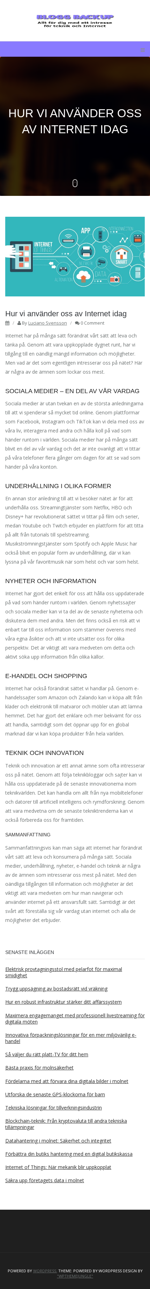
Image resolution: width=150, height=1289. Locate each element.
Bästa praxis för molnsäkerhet (39, 1067)
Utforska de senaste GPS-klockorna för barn (55, 1094)
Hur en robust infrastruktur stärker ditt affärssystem (63, 1001)
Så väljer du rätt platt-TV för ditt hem (46, 1054)
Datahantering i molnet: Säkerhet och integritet (58, 1140)
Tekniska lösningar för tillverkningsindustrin (53, 1107)
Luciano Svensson (47, 323)
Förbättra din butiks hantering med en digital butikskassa (69, 1154)
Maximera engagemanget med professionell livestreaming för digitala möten (75, 1018)
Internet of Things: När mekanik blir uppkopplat (58, 1167)
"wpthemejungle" (75, 1276)
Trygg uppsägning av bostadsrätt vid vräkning (56, 988)
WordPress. (45, 1270)
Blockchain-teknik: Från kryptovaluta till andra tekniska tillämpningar (66, 1123)
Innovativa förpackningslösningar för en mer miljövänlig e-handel (70, 1038)
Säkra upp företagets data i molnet (44, 1180)
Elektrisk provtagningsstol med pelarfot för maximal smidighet (63, 972)
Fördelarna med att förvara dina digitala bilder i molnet (66, 1081)
